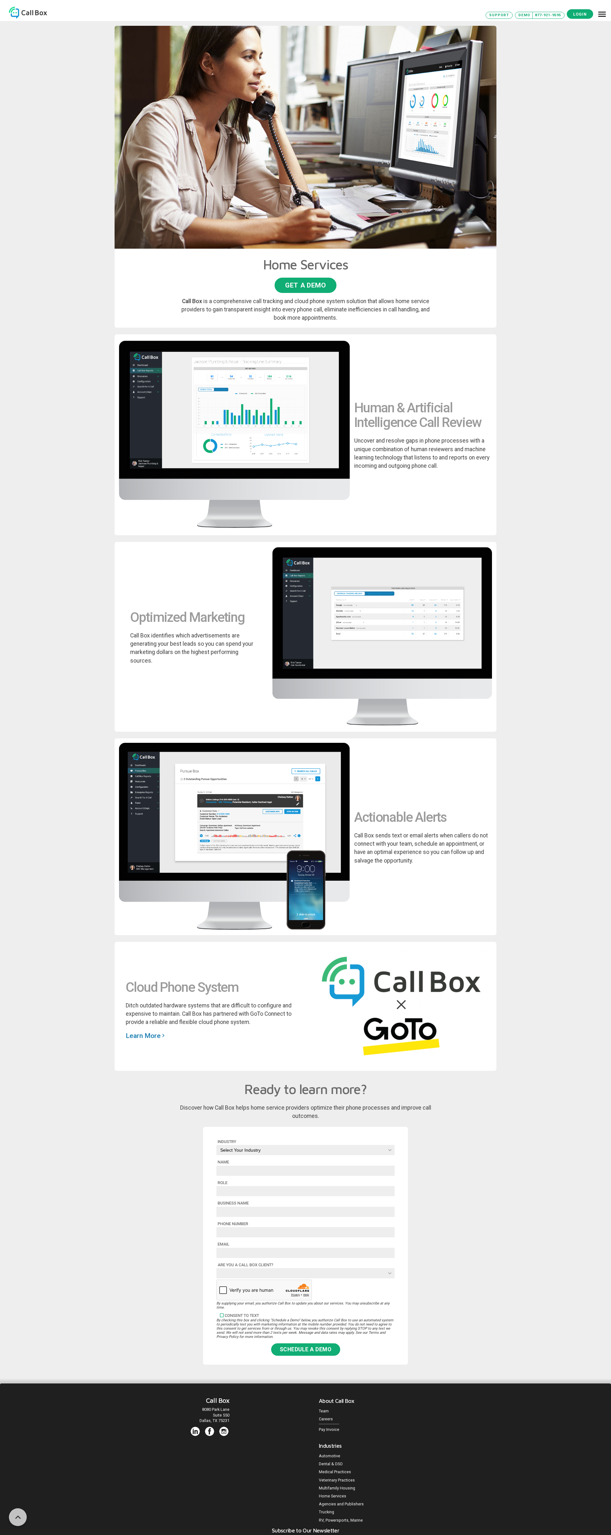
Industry (227, 1141)
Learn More (144, 1036)
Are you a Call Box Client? (245, 1264)
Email (223, 1244)
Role (223, 1182)
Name (223, 1162)
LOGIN (580, 14)
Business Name (233, 1203)
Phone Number (233, 1223)
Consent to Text (242, 1315)
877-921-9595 (548, 15)
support (499, 15)
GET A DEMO (305, 285)
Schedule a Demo (306, 1349)
